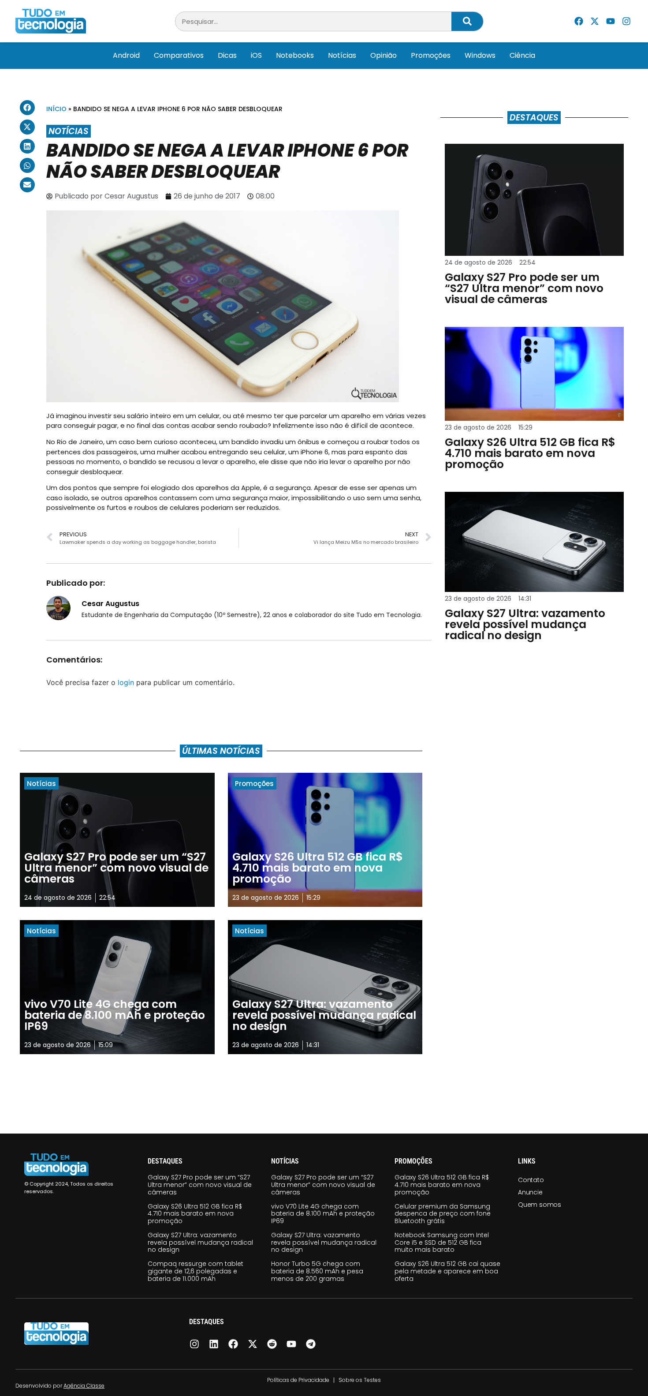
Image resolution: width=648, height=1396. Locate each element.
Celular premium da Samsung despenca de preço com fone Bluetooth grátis (443, 1214)
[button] (27, 107)
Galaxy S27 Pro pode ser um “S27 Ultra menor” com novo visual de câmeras (200, 1185)
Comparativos (179, 55)
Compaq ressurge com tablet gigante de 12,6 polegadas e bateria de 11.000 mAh (195, 1271)
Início (56, 109)
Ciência (522, 55)
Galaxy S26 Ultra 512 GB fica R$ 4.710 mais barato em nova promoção (195, 1214)
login (126, 682)
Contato (531, 1179)
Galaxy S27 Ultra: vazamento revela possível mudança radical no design (200, 1242)
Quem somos (539, 1204)
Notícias (342, 55)
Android (126, 55)
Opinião (383, 55)
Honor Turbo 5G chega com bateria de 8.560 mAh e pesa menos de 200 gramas (317, 1271)
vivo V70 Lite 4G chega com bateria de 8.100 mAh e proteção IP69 (323, 1214)
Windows (480, 55)
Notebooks (295, 55)
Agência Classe (83, 1385)
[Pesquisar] (467, 21)
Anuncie (530, 1192)
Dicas (227, 55)
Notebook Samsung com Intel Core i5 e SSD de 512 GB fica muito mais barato (442, 1242)
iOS (256, 55)
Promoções (431, 55)
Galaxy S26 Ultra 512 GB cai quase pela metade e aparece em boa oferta (447, 1271)
